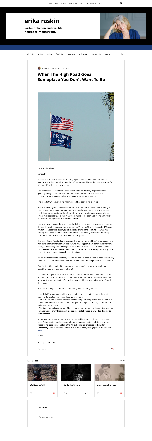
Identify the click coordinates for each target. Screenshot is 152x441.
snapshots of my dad (106, 385)
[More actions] (113, 68)
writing (40, 54)
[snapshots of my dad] (109, 372)
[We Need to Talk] (42, 372)
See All (122, 360)
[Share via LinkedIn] (49, 342)
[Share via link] (54, 342)
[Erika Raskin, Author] (124, 3)
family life (59, 54)
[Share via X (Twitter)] (44, 342)
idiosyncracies (96, 54)
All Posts (30, 54)
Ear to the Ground (72, 385)
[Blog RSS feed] (121, 3)
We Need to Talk (37, 385)
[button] (73, 3)
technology (83, 54)
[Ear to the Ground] (76, 372)
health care (71, 54)
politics (49, 54)
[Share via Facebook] (39, 342)
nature (107, 54)
